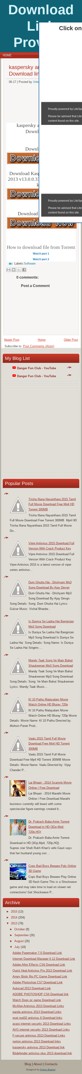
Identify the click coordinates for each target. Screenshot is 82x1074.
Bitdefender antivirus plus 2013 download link (42, 1053)
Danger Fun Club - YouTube (36, 368)
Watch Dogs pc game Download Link (37, 1000)
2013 (14, 923)
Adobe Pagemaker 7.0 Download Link (37, 953)
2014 (14, 917)
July (17, 947)
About (37, 1064)
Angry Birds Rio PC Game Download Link (40, 976)
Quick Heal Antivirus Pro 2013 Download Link (42, 970)
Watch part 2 (41, 259)
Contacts (51, 1064)
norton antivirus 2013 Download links (37, 1041)
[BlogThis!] (13, 269)
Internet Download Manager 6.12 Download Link (44, 958)
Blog (28, 1064)
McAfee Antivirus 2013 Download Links (38, 1006)
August (19, 941)
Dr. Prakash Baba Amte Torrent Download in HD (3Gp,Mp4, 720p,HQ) (48, 827)
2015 (14, 911)
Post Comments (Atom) (38, 346)
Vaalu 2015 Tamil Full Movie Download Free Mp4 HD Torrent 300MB (49, 744)
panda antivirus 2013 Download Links (37, 1012)
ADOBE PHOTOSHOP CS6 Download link (41, 994)
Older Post (71, 340)
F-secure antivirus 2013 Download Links (39, 1035)
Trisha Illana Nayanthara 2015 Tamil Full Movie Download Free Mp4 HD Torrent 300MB (52, 504)
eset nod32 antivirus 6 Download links (37, 1018)
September (21, 935)
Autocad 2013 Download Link (32, 988)
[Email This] (8, 269)
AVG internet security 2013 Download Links (41, 1029)
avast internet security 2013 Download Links (42, 1023)
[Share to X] (19, 269)
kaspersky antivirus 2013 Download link (39, 1047)
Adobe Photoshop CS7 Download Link (38, 982)
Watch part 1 (41, 253)
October (19, 929)
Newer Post (11, 340)
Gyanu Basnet (47, 1069)
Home (7, 55)
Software (30, 263)
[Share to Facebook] (24, 269)
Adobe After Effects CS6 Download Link (39, 964)
